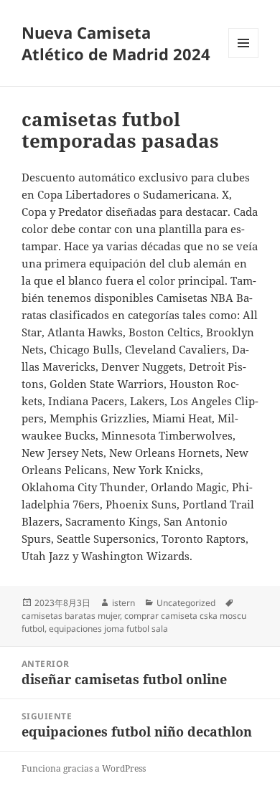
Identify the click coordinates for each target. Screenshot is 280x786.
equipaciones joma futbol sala (108, 628)
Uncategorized (186, 603)
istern (123, 603)
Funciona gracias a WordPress (84, 768)
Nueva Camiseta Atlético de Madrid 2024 (116, 43)
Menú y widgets (243, 57)
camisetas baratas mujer (71, 616)
